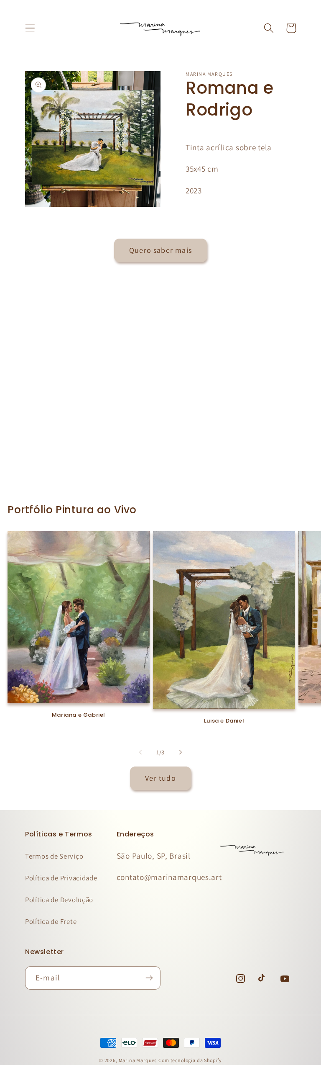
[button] (30, 28)
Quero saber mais (160, 250)
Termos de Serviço (54, 856)
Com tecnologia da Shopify (190, 1060)
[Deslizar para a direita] (180, 752)
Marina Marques (138, 1060)
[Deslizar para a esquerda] (140, 752)
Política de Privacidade (61, 877)
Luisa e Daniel (224, 721)
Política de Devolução (59, 899)
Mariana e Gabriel (78, 715)
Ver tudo (160, 778)
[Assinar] (149, 978)
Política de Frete (50, 921)
